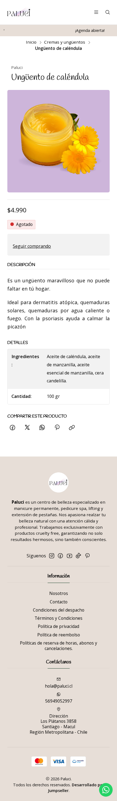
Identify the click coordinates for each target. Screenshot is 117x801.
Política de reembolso (58, 635)
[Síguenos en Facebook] (60, 556)
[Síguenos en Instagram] (52, 556)
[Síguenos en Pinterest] (87, 556)
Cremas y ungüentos (64, 42)
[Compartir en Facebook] (12, 427)
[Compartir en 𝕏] (27, 427)
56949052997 (58, 701)
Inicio (31, 42)
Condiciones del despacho (58, 610)
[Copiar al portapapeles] (72, 427)
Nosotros (58, 593)
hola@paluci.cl (58, 686)
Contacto (58, 602)
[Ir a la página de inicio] (19, 12)
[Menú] (96, 12)
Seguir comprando (32, 246)
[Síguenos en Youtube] (69, 556)
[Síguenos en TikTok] (78, 556)
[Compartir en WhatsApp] (42, 427)
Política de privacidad (58, 626)
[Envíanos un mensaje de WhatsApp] (106, 790)
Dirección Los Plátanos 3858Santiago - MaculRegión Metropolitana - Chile (58, 724)
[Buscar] (107, 12)
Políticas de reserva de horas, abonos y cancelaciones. (58, 645)
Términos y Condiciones (58, 618)
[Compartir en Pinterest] (57, 427)
